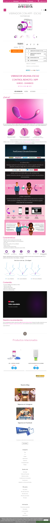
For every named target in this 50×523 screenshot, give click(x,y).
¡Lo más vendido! (25, 511)
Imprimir (30, 86)
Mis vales (25, 497)
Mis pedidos (25, 489)
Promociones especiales (25, 507)
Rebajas (25, 464)
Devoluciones (25, 480)
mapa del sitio (25, 515)
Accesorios (32, 91)
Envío (25, 513)
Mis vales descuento (25, 491)
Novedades (25, 509)
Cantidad (16, 47)
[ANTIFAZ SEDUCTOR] (28, 57)
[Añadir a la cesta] (15, 368)
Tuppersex (25, 460)
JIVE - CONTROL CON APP (14, 363)
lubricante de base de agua (27, 322)
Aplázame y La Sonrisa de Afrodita (25, 482)
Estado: (21, 15)
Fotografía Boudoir (25, 462)
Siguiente (36, 37)
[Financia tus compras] (25, 1)
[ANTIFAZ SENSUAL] (28, 60)
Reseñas (26, 91)
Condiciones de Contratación (25, 478)
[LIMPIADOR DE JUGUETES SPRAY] (28, 54)
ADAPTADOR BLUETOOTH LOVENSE (36, 363)
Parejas (25, 456)
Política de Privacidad (25, 474)
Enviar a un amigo (23, 86)
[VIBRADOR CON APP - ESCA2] (16, 36)
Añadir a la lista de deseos (32, 66)
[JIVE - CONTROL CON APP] (14, 354)
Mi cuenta (25, 487)
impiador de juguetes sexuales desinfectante (13, 323)
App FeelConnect (28, 141)
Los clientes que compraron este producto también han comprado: (13, 37)
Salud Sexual (25, 458)
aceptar (46, 520)
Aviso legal (25, 471)
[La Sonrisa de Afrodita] (25, 5)
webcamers (37, 139)
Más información (18, 91)
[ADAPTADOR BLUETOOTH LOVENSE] (36, 354)
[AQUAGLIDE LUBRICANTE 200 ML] (28, 50)
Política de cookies (25, 476)
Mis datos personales (25, 495)
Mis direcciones (25, 493)
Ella (25, 452)
